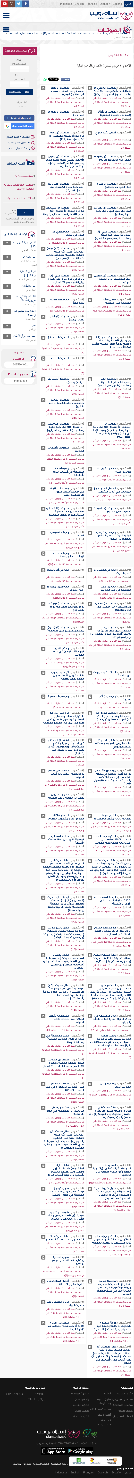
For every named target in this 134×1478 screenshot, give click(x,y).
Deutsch (105, 3)
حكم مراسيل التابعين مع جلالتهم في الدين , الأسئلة (65, 1111)
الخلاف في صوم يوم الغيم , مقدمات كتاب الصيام (66, 774)
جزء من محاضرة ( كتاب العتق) (115, 598)
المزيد (25, 212)
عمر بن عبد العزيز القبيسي (28, 263)
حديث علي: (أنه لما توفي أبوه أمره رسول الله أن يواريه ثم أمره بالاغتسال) (65, 279)
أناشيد (107, 1393)
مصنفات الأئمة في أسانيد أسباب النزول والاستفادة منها (67, 491)
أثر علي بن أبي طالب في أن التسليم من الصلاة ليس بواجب (67, 675)
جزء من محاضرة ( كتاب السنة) (68, 707)
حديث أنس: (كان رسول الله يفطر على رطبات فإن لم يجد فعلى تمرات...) (113, 716)
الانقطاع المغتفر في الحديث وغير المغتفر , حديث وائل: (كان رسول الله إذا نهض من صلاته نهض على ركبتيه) (66, 747)
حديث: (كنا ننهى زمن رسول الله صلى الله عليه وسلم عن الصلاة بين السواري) (65, 427)
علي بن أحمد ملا (29, 304)
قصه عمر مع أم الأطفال (24, 336)
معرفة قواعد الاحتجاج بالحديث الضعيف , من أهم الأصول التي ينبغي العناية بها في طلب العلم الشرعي (114, 1288)
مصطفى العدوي (29, 250)
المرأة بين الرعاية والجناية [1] (28, 273)
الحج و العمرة (81, 1405)
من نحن (17, 1464)
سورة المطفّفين (29, 286)
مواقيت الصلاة (36, 1399)
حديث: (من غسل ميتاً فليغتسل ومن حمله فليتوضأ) (112, 279)
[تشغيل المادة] (90, 88)
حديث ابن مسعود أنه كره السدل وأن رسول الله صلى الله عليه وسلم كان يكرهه (63, 211)
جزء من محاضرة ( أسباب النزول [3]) (113, 499)
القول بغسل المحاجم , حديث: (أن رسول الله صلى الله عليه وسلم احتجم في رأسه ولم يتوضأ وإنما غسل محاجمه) (63, 961)
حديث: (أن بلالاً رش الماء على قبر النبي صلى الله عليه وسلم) (111, 211)
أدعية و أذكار (104, 1414)
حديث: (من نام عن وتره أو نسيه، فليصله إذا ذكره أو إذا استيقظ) (66, 136)
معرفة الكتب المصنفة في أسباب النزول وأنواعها (68, 472)
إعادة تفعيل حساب (19, 148)
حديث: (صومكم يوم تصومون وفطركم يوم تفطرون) (66, 606)
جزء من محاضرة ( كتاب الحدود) (115, 707)
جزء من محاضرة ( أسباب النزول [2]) (66, 483)
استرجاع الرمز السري (18, 136)
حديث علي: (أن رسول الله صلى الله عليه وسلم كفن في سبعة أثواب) (113, 235)
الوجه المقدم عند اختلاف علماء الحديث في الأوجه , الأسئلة (112, 900)
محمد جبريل (31, 290)
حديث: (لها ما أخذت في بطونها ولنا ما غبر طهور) (66, 403)
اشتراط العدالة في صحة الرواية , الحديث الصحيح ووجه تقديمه (65, 1039)
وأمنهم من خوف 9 (23, 194)
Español (118, 3)
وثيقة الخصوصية (59, 1464)
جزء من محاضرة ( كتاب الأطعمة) (67, 581)
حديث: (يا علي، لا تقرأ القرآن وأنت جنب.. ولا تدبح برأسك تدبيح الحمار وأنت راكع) (112, 91)
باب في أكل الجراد (58, 569)
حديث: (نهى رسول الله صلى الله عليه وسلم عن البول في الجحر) (114, 382)
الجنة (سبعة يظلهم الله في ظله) (25, 313)
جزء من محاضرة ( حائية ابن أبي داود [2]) (111, 1030)
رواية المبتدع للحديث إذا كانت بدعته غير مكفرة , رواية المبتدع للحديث (112, 1326)
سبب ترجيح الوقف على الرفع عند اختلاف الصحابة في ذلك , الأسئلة (66, 1191)
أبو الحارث (31, 329)
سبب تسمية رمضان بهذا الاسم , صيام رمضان (68, 1260)
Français (91, 3)
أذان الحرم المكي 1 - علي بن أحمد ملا (26, 298)
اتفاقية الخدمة (41, 1464)
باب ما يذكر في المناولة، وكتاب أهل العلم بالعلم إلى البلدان (113, 535)
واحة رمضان (82, 1399)
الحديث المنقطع (58, 337)
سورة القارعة (29, 257)
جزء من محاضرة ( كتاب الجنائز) (115, 581)
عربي (128, 3)
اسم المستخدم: (19, 61)
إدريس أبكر (31, 340)
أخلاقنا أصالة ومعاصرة (21, 186)
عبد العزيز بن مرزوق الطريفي (107, 98)
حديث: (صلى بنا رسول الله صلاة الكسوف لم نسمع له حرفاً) (66, 187)
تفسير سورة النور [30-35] (24, 244)
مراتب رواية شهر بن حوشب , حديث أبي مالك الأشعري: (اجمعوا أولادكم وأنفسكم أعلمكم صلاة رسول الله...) (112, 777)
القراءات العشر (80, 1416)
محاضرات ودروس (122, 1399)
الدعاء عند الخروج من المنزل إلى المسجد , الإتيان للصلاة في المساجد (112, 931)
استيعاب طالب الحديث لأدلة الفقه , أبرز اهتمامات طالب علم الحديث (113, 839)
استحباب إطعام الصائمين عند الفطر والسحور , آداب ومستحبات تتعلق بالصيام (111, 1239)
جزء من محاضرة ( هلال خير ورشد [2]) (65, 1030)
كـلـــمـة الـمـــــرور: (19, 77)
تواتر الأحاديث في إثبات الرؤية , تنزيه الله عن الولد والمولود (112, 1019)
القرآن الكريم (125, 1393)
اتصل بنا (27, 1464)
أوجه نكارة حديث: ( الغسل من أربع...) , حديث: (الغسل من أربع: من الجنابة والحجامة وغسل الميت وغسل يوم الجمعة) (65, 904)
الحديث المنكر (60, 358)
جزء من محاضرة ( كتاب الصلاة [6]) (67, 311)
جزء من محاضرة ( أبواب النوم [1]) (114, 479)
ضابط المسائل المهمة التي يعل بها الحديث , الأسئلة (65, 839)
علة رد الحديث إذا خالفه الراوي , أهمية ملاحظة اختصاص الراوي (112, 743)
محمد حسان (31, 319)
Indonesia (66, 3)
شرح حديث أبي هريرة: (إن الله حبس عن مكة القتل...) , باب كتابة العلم (66, 1215)
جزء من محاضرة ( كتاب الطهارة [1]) (66, 243)
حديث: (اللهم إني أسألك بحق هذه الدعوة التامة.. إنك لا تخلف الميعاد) (65, 511)
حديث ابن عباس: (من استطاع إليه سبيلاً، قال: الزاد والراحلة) (112, 606)
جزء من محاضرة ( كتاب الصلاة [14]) (66, 564)
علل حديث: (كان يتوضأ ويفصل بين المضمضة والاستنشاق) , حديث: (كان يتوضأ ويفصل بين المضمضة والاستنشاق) (63, 992)
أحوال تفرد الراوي (105, 132)
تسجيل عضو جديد (19, 142)
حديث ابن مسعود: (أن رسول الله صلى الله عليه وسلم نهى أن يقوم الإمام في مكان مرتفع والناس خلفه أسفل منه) (111, 430)
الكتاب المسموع (123, 1416)
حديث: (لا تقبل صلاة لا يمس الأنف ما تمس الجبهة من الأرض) (67, 91)
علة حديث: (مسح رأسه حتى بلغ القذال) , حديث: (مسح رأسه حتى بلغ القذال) (112, 958)
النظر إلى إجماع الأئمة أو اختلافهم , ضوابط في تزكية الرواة (65, 1326)
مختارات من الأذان (100, 1409)
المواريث (40, 1393)
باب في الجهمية (58, 696)
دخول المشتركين (19, 91)
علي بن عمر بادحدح (27, 279)
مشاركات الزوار (14, 1393)
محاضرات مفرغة (123, 1405)
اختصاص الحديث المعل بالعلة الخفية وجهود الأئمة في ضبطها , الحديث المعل (63, 1063)
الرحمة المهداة (80, 1393)
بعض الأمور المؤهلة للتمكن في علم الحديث (68, 651)
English (79, 3)
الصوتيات (110, 30)
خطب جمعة (125, 1410)
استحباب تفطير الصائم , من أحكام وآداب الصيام (66, 1019)
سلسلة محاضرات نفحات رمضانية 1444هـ (19, 174)
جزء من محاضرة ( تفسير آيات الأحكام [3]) (109, 1182)
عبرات (32, 325)
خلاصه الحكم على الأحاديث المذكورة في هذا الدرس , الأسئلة (65, 1087)
